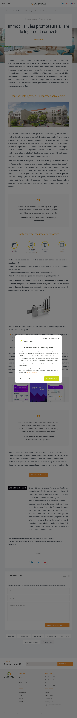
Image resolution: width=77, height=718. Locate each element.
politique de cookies (32, 372)
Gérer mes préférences (27, 379)
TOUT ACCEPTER (51, 379)
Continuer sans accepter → (51, 338)
